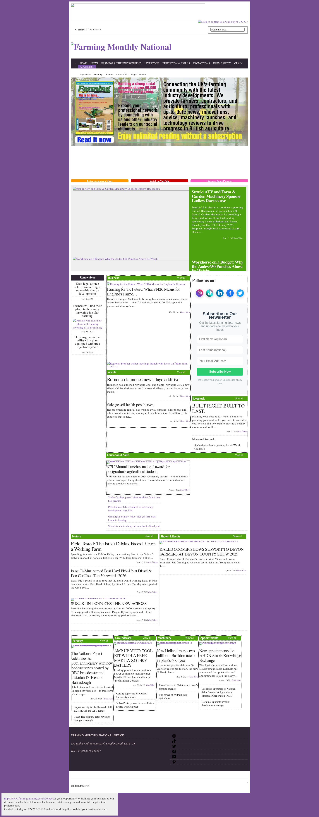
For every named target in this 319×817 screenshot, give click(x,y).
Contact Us (122, 74)
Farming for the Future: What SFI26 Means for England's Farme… (143, 291)
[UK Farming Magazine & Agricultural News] (121, 46)
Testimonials (94, 29)
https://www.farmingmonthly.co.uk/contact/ (29, 798)
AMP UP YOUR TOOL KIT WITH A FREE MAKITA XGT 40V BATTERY (133, 658)
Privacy (109, 775)
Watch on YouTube (159, 180)
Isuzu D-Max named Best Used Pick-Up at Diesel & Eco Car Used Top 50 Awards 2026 (111, 573)
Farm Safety (222, 63)
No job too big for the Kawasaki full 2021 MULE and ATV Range (93, 708)
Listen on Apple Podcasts (219, 180)
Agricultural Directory (91, 74)
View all (181, 277)
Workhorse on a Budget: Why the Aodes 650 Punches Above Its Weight (217, 266)
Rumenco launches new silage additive (143, 379)
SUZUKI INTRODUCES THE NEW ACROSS (109, 603)
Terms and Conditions (128, 775)
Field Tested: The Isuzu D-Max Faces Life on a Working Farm (113, 546)
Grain (238, 63)
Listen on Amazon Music (100, 180)
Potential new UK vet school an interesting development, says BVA (130, 508)
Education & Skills (176, 63)
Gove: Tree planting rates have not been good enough (92, 718)
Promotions (201, 63)
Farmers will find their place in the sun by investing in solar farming (87, 310)
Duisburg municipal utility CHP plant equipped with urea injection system (88, 342)
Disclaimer (96, 775)
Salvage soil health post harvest (130, 404)
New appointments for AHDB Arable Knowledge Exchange (220, 655)
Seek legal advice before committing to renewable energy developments (87, 288)
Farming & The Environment (121, 63)
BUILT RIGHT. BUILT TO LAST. (218, 408)
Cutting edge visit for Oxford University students (131, 695)
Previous (235, 252)
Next (241, 252)
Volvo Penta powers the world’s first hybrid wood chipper (135, 704)
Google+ (147, 775)
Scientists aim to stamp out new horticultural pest (134, 526)
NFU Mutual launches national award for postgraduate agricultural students (138, 469)
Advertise (87, 66)
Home (81, 29)
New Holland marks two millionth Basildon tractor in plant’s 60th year (176, 655)
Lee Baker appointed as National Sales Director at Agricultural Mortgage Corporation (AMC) (219, 692)
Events (109, 74)
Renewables (87, 277)
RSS (156, 775)
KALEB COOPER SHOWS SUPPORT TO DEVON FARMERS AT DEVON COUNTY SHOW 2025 (202, 551)
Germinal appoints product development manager (215, 703)
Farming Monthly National (176, 775)
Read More (238, 238)
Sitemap (83, 775)
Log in (244, 782)
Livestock (152, 63)
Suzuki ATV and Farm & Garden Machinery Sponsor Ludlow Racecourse (216, 196)
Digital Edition (138, 74)
